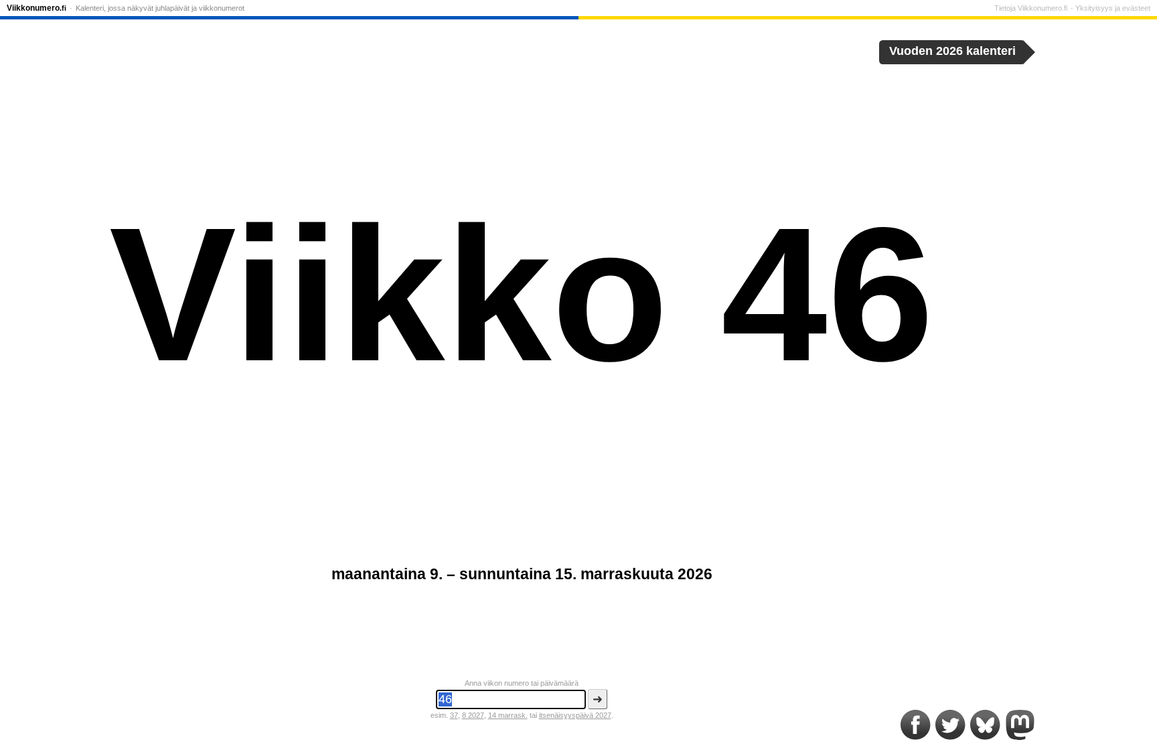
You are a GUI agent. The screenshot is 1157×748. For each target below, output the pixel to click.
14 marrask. (508, 715)
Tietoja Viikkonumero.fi (1030, 8)
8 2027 (473, 715)
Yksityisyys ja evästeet (1112, 8)
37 (454, 715)
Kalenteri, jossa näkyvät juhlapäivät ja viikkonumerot (160, 8)
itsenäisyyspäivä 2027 (575, 715)
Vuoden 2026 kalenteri (952, 51)
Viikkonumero (36, 8)
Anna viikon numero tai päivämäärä (521, 683)
